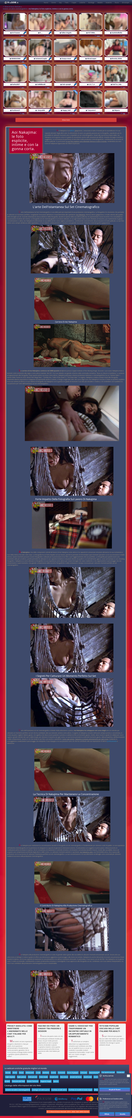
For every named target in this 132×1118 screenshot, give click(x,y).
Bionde (8, 1073)
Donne (53, 3)
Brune (15, 1073)
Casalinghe (120, 1073)
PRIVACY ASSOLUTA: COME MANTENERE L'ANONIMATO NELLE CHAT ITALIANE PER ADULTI (19, 1031)
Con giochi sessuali (108, 1073)
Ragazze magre (46, 1081)
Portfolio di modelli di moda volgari (80, 1090)
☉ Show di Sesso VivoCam (12, 7)
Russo (117, 3)
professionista (112, 741)
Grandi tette (54, 1077)
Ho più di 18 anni (114, 1089)
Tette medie (43, 1077)
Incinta (53, 1073)
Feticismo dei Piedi (18, 1081)
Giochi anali (87, 1077)
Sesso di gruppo (72, 1073)
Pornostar (61, 1073)
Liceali (38, 1073)
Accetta (122, 1114)
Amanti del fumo (75, 1077)
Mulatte (100, 3)
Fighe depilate (10, 1077)
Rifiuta (107, 1114)
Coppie (74, 3)
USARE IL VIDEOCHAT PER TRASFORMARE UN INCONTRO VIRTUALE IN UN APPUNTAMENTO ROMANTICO (81, 1031)
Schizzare (84, 1073)
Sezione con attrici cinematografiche (15, 9)
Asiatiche (109, 3)
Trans (66, 3)
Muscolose (64, 1077)
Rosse (21, 1073)
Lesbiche (82, 3)
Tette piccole (32, 1077)
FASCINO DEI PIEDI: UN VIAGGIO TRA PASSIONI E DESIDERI (49, 1028)
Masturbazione (94, 1073)
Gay (60, 3)
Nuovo (46, 3)
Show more (66, 120)
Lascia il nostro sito (104, 1094)
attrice (72, 131)
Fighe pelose (21, 1077)
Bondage (91, 3)
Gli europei (125, 3)
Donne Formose (32, 1081)
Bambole (46, 1073)
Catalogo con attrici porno (41, 1090)
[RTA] (128, 1094)
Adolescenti (30, 1073)
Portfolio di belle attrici (59, 1090)
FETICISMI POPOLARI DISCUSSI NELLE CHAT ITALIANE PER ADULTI (109, 1028)
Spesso (56, 1081)
